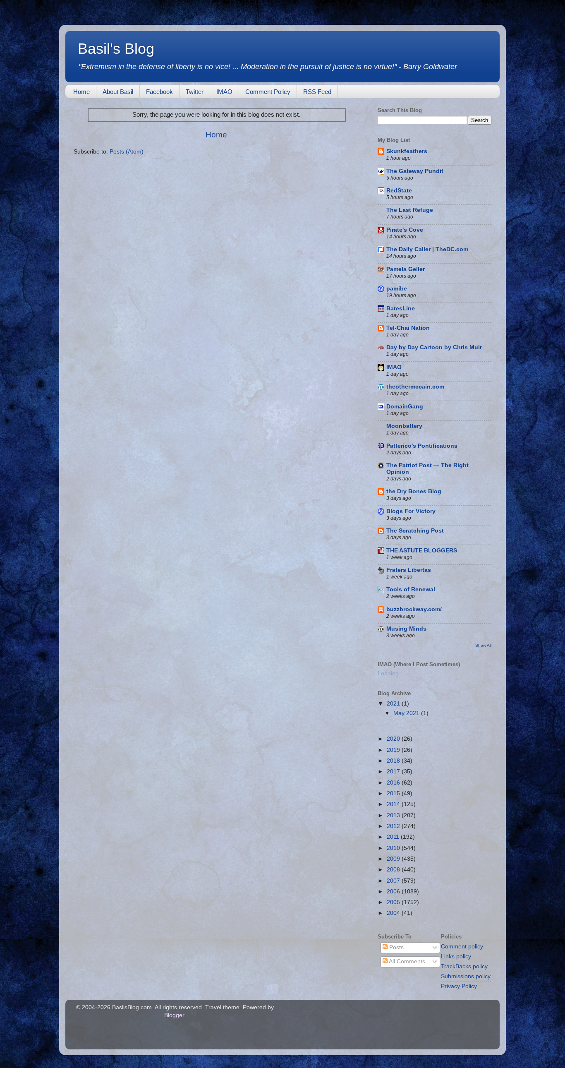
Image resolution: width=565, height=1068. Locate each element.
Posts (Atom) (127, 152)
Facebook (159, 91)
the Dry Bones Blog (413, 491)
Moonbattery (404, 426)
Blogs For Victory (411, 511)
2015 (394, 793)
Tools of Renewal (410, 589)
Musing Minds (406, 629)
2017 (394, 771)
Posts (396, 947)
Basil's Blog (116, 48)
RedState (399, 190)
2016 (394, 783)
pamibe (396, 289)
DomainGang (404, 406)
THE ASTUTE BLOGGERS (421, 550)
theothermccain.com (415, 387)
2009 (394, 859)
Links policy (456, 956)
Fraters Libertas (408, 570)
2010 (394, 848)
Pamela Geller (405, 269)
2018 (394, 761)
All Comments (406, 961)
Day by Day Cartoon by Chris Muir (434, 347)
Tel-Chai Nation (408, 328)
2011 (394, 837)
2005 (394, 902)
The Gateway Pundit (414, 171)
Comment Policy (267, 91)
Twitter (194, 91)
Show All (483, 645)
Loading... (391, 673)
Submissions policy (466, 976)
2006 (394, 891)
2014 (394, 804)
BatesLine (400, 308)
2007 (394, 881)
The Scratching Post (415, 531)
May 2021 (407, 713)
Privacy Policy (459, 986)
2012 (394, 826)
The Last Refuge (409, 210)
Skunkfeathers (406, 151)
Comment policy (462, 946)
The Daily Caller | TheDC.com (427, 249)
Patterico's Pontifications (421, 446)
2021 (394, 704)
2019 (394, 750)
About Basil (118, 91)
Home (81, 91)
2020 (394, 739)
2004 (394, 913)
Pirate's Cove (404, 230)
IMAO (224, 91)
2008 (394, 869)
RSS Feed (317, 91)
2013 (394, 815)
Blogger (174, 1015)
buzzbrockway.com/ (414, 609)
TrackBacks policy (464, 966)
